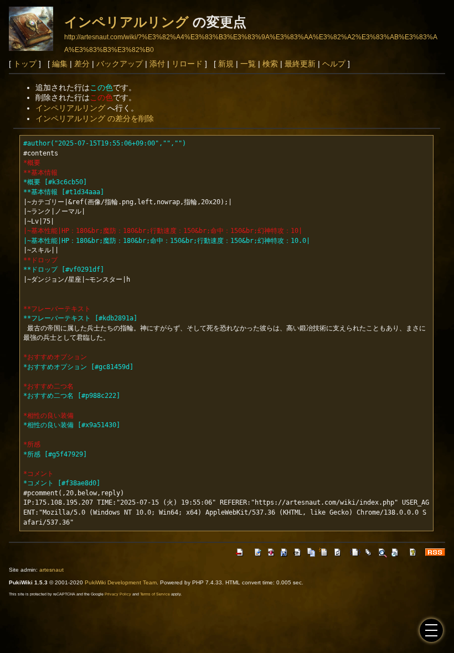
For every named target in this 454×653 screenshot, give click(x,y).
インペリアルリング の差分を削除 (94, 118)
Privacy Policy (118, 594)
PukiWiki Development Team (121, 582)
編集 (60, 63)
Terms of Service (155, 594)
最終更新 (300, 63)
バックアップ (119, 63)
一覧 (248, 63)
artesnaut (51, 570)
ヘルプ (333, 63)
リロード (187, 63)
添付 (157, 63)
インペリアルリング (126, 21)
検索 (270, 63)
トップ (25, 63)
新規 (226, 63)
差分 (82, 63)
